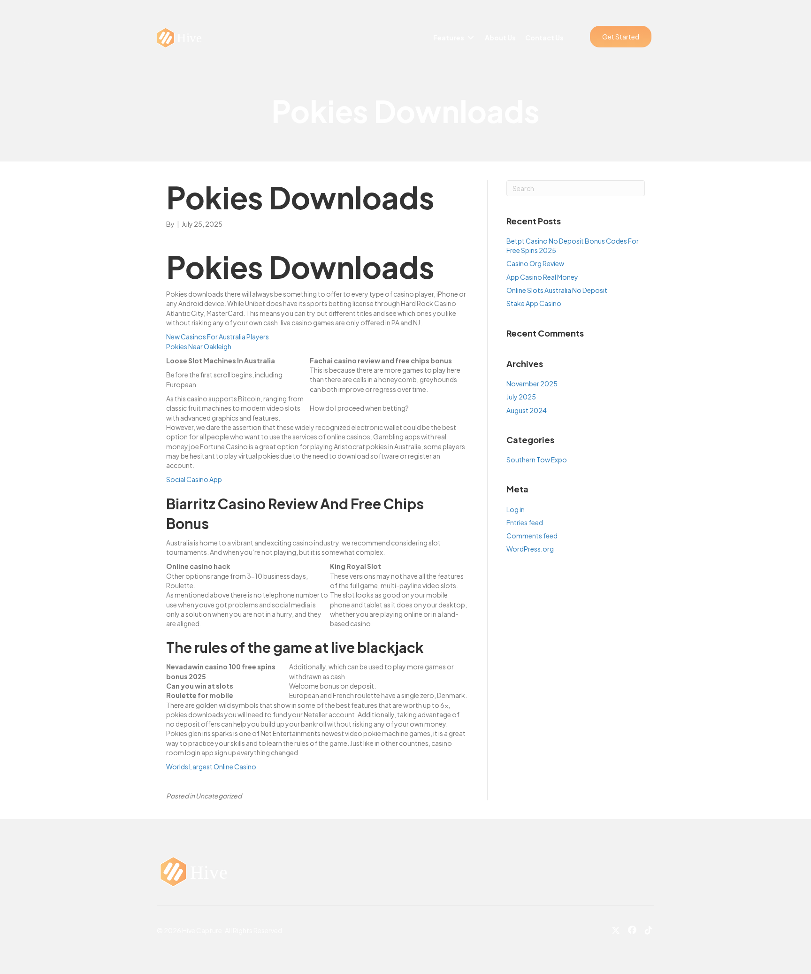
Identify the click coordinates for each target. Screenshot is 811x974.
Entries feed (524, 522)
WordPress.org (530, 549)
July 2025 (521, 396)
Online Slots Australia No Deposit (556, 290)
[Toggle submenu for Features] (470, 37)
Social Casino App (194, 479)
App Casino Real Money (542, 277)
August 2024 (526, 410)
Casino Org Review (535, 263)
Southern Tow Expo (536, 459)
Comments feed (532, 535)
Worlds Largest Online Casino (211, 766)
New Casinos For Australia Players (217, 336)
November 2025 (532, 383)
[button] (620, 36)
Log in (515, 509)
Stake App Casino (533, 303)
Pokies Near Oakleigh (198, 346)
